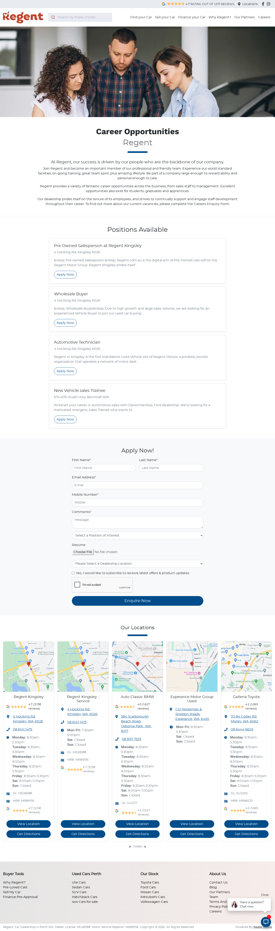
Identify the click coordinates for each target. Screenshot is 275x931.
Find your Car (141, 17)
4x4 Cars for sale (85, 901)
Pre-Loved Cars (15, 887)
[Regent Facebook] (264, 4)
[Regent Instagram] (269, 4)
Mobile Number (85, 494)
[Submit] (53, 17)
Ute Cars (79, 882)
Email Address (84, 477)
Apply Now (65, 274)
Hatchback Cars (84, 897)
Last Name (148, 460)
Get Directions (28, 834)
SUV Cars (79, 892)
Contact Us (218, 882)
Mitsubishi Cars (153, 897)
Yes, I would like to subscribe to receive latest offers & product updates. (133, 573)
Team (213, 897)
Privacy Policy (220, 906)
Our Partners (244, 17)
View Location (28, 824)
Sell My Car (12, 892)
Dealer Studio (262, 927)
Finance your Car (191, 17)
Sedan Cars (81, 887)
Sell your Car (165, 17)
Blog (213, 887)
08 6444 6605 (242, 729)
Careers (264, 17)
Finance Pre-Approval (20, 897)
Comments (82, 512)
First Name (81, 460)
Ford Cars (148, 887)
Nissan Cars (150, 892)
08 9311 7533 (131, 739)
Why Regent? (220, 17)
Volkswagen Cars (154, 901)
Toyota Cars (150, 882)
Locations (250, 4)
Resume (79, 545)
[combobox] (80, 17)
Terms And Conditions (227, 901)
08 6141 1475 (22, 729)
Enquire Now (137, 601)
